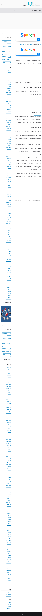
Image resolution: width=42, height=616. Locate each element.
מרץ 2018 (9, 251)
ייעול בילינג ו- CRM (18, 200)
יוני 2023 (9, 139)
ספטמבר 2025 (8, 101)
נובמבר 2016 (9, 282)
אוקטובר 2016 (8, 283)
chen (40, 44)
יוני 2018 (9, 245)
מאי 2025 (9, 107)
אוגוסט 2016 (9, 287)
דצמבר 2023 (9, 130)
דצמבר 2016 (9, 280)
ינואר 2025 (9, 114)
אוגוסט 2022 (9, 158)
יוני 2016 (9, 291)
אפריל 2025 (9, 109)
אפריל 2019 (9, 234)
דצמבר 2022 (9, 151)
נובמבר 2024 (8, 118)
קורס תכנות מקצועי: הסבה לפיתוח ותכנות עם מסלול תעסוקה (6, 46)
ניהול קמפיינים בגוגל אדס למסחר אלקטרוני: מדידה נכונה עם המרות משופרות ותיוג (6, 62)
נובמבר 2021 (9, 175)
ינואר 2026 (9, 94)
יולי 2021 (9, 183)
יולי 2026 (9, 82)
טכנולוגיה (24, 2)
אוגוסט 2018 (9, 244)
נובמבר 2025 (8, 97)
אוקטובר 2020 (8, 200)
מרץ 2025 (9, 111)
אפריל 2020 (9, 211)
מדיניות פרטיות (23, 5)
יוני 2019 (9, 230)
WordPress (28, 614)
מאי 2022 (9, 164)
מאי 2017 (9, 270)
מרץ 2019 (9, 236)
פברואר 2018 (8, 253)
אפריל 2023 (9, 143)
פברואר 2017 (9, 276)
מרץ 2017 (9, 274)
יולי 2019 (9, 228)
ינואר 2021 (9, 194)
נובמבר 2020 (8, 198)
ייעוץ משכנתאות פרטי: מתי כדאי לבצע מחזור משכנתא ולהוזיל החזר (6, 42)
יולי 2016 (9, 289)
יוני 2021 (9, 185)
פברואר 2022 (8, 170)
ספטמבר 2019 (8, 225)
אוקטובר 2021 (8, 177)
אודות (6, 2)
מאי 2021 (9, 187)
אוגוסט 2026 (9, 80)
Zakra (24, 614)
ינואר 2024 (9, 128)
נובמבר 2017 (9, 259)
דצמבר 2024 (9, 116)
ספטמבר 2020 (8, 202)
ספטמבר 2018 (8, 242)
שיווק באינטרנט (18, 2)
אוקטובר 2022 (8, 154)
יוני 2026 (9, 84)
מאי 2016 (9, 293)
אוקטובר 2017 (8, 261)
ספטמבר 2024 (8, 120)
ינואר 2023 (9, 149)
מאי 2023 (9, 141)
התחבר (10, 602)
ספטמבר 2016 (8, 285)
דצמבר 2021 (9, 173)
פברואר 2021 (8, 192)
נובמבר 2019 (9, 221)
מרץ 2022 (9, 168)
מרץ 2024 (9, 124)
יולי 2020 (9, 206)
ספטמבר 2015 (8, 299)
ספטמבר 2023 (8, 133)
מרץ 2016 (9, 297)
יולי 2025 (9, 103)
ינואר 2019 (9, 238)
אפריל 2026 (9, 88)
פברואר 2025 (8, 113)
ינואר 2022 (9, 171)
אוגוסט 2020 (9, 204)
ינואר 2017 (9, 278)
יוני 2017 (9, 268)
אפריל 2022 (9, 166)
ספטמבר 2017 (8, 263)
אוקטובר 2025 (8, 99)
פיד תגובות (9, 606)
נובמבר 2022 (8, 152)
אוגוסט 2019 (9, 226)
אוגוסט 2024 (9, 122)
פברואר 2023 (8, 147)
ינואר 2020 (9, 217)
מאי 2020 (9, 209)
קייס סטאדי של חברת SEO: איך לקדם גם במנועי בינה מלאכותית (6, 56)
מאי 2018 (9, 247)
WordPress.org (8, 608)
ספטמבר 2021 (8, 179)
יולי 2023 (9, 137)
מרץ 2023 (9, 145)
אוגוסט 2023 (9, 135)
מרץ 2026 (9, 90)
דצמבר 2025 (9, 96)
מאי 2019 (9, 232)
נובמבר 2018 (9, 240)
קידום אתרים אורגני (11, 2)
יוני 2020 (9, 207)
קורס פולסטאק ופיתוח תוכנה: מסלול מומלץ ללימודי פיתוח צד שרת (6, 51)
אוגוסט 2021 (9, 181)
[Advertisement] (21, 21)
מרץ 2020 (9, 213)
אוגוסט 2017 (9, 264)
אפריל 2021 (9, 189)
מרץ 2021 (9, 190)
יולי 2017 (9, 266)
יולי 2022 (9, 160)
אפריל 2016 (9, 295)
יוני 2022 (9, 162)
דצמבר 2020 (9, 196)
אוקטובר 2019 (8, 223)
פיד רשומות (9, 604)
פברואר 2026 (8, 92)
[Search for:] (6, 33)
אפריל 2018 (9, 249)
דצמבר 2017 (9, 257)
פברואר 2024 (8, 126)
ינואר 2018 (9, 255)
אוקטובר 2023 (8, 132)
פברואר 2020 (8, 215)
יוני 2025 (9, 105)
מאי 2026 (9, 86)
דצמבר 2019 (9, 219)
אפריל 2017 (9, 272)
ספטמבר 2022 (8, 156)
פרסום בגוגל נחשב (37, 115)
